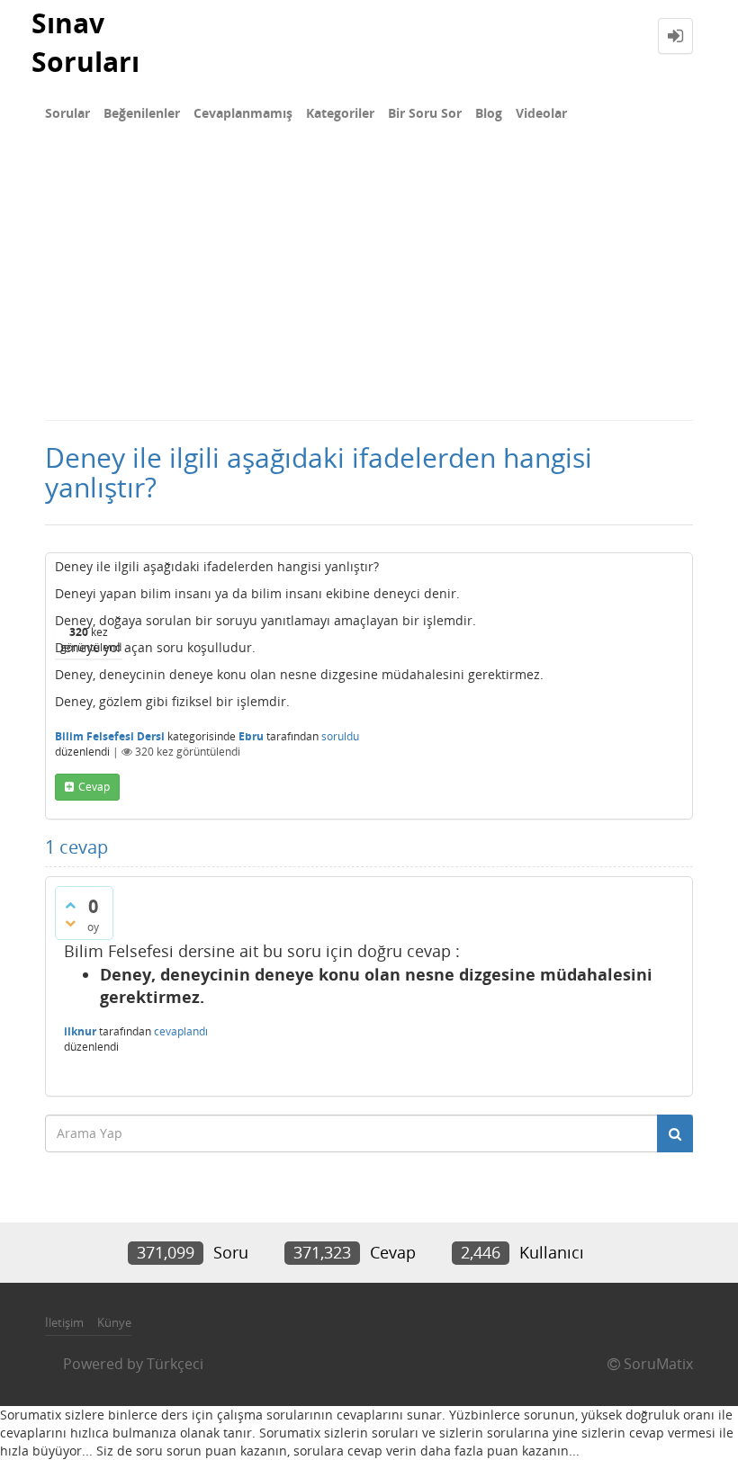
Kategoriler (340, 112)
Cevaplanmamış (243, 112)
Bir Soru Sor (425, 112)
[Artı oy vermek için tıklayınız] (70, 905)
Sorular (67, 112)
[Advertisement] (369, 284)
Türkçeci (175, 1364)
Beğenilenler (142, 112)
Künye (114, 1322)
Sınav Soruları (86, 42)
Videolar (541, 112)
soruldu (340, 736)
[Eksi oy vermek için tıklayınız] (70, 923)
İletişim (64, 1322)
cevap (94, 786)
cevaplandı (181, 1031)
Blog (488, 112)
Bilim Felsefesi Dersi (110, 736)
